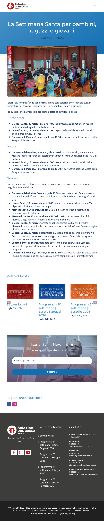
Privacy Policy (40, 511)
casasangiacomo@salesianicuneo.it (83, 474)
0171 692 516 (74, 444)
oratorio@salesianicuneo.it (80, 455)
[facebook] (14, 452)
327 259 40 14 (74, 462)
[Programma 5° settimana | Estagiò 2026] (84, 291)
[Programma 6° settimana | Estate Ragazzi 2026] (52, 291)
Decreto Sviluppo (81, 511)
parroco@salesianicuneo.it (81, 446)
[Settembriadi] (20, 291)
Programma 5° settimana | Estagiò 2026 (82, 308)
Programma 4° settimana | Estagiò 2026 (50, 470)
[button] (9, 302)
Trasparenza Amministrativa (43, 513)
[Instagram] (14, 404)
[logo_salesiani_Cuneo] (17, 4)
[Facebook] (9, 404)
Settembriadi (17, 304)
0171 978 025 (74, 472)
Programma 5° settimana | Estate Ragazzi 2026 (49, 482)
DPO (68, 511)
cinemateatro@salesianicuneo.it (82, 465)
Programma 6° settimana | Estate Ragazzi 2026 (50, 310)
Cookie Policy (55, 511)
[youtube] (28, 452)
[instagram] (21, 452)
